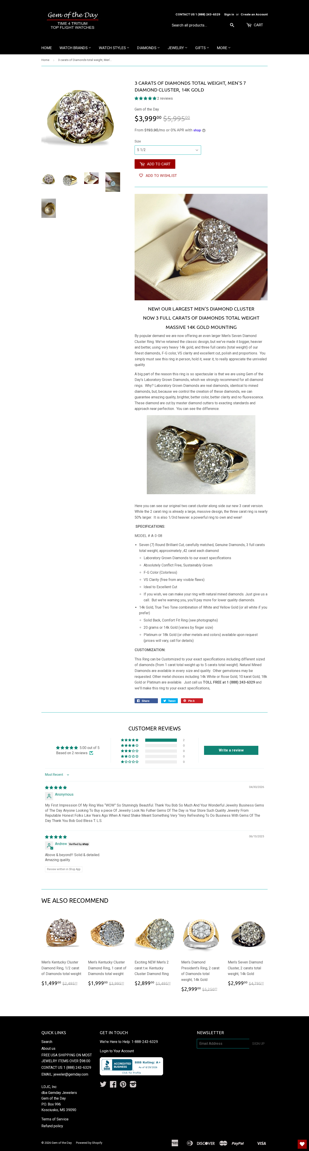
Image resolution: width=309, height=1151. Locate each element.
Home (46, 48)
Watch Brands (73, 48)
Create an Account (254, 14)
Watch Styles (113, 48)
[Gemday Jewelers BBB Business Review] (131, 1074)
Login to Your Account (117, 1051)
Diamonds (147, 48)
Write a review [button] (231, 750)
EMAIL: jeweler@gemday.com (64, 1074)
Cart (258, 25)
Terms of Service (55, 1119)
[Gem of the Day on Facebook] (113, 1086)
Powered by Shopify (89, 1142)
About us (48, 1048)
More (222, 48)
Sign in (229, 14)
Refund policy (52, 1126)
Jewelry (176, 48)
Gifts (201, 48)
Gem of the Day (62, 1142)
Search (46, 1042)
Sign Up (258, 1044)
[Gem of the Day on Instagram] (133, 1086)
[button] (146, 98)
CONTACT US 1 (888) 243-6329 (66, 1067)
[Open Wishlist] (302, 1144)
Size (138, 141)
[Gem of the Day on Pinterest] (123, 1086)
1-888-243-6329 (144, 1042)
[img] (56, 787)
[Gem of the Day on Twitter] (103, 1086)
